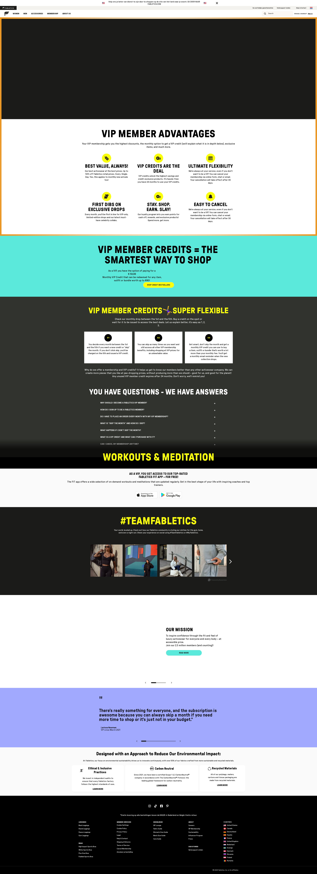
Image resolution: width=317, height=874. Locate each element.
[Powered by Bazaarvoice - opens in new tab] (217, 580)
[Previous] (145, 683)
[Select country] (311, 8)
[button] (217, 3)
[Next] (171, 683)
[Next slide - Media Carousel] (230, 561)
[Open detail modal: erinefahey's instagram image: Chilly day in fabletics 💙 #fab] (176, 560)
